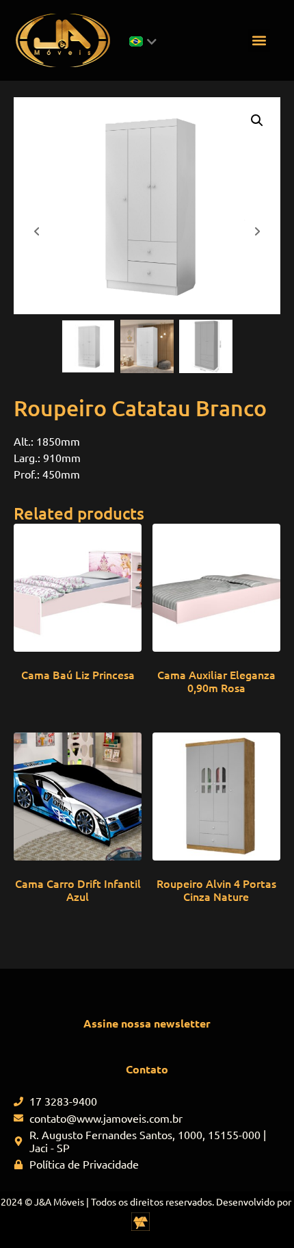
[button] (259, 40)
